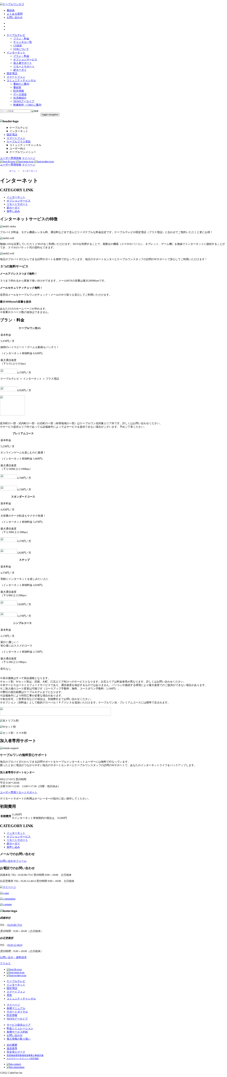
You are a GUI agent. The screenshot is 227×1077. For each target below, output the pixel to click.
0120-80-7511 (14, 925)
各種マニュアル (16, 1008)
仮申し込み (13, 211)
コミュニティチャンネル (21, 80)
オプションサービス (25, 59)
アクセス (5, 963)
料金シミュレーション (20, 1028)
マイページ (28, 158)
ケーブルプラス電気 (19, 141)
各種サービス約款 (17, 1031)
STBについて (21, 49)
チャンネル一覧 (22, 42)
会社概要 (12, 1044)
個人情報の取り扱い (19, 1038)
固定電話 (12, 73)
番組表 (11, 10)
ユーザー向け (17, 148)
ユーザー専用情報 (10, 158)
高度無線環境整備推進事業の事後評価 (25, 1055)
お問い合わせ (15, 17)
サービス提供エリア (19, 1024)
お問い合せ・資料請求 (13, 957)
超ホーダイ (20, 70)
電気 (9, 995)
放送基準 (12, 1048)
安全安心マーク (16, 1051)
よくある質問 (15, 13)
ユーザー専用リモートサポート (18, 792)
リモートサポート (24, 66)
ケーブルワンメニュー (22, 152)
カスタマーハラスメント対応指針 (23, 1058)
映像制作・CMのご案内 (27, 104)
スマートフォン (16, 76)
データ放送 (20, 94)
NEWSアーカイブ (23, 101)
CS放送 (17, 45)
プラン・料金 (21, 38)
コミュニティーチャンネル (25, 145)
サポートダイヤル (17, 1011)
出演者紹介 (20, 97)
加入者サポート (22, 63)
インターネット (16, 52)
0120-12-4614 (14, 945)
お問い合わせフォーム (13, 861)
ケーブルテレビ (16, 35)
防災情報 (18, 90)
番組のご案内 (21, 83)
